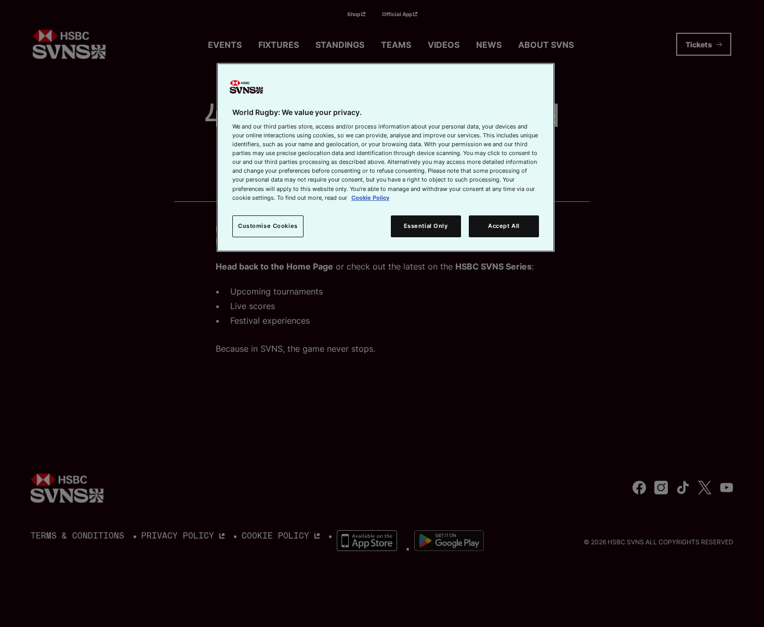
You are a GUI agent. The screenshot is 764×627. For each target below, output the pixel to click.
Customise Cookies (268, 225)
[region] (386, 157)
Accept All (504, 225)
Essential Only (426, 225)
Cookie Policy (370, 197)
